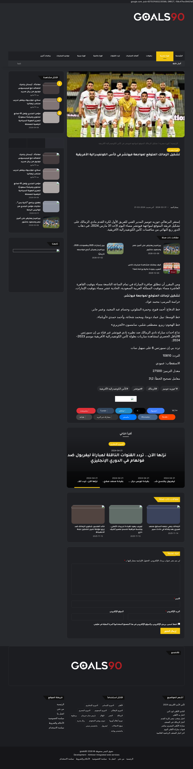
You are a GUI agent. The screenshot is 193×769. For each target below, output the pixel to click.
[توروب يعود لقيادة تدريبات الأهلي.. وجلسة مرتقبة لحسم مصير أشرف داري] (125, 514)
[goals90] (159, 16)
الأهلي (120, 705)
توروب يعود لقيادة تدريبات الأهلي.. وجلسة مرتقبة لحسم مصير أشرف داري (126, 529)
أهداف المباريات (132, 56)
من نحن (60, 709)
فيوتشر (137, 388)
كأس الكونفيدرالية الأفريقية (113, 388)
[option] (126, 458)
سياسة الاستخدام (56, 727)
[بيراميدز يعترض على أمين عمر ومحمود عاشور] (171, 249)
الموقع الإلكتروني (117, 611)
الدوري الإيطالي (117, 710)
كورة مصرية (165, 56)
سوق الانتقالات (117, 726)
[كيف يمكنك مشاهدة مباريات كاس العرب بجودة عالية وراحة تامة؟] (171, 268)
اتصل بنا (60, 713)
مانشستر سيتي (91, 726)
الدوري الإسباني (108, 705)
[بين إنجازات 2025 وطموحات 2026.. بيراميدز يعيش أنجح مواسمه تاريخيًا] (115, 248)
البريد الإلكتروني (172, 611)
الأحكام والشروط (56, 723)
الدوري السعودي (101, 710)
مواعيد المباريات (63, 56)
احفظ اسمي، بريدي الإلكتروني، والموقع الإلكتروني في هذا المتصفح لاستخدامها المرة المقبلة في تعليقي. (135, 624)
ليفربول (105, 726)
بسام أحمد (174, 207)
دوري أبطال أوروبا (116, 720)
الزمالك (151, 388)
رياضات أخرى (45, 56)
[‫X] (111, 679)
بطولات (149, 56)
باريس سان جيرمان (88, 715)
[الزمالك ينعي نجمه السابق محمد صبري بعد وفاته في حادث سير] (163, 514)
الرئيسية (179, 56)
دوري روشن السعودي (97, 720)
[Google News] (126, 399)
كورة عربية (81, 56)
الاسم (177, 598)
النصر (111, 715)
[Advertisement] (66, 27)
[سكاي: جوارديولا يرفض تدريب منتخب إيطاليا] (51, 104)
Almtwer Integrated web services (103, 754)
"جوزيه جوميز (169, 388)
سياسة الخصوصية (56, 718)
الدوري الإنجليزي (126, 444)
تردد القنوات (115, 56)
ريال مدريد (81, 720)
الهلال (102, 715)
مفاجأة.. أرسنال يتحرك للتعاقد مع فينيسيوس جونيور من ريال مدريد (29, 88)
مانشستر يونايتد (117, 731)
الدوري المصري (84, 710)
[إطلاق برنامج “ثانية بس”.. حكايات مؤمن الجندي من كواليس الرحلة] (51, 206)
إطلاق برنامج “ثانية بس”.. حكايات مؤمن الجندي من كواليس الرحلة (28, 206)
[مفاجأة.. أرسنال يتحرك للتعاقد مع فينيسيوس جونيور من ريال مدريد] (51, 88)
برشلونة (74, 715)
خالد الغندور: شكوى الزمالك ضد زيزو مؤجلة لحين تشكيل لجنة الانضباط (90, 529)
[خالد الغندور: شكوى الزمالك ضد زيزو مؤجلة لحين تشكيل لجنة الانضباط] (88, 514)
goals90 (83, 751)
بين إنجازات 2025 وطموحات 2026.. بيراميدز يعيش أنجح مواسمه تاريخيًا (89, 250)
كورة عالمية (98, 56)
